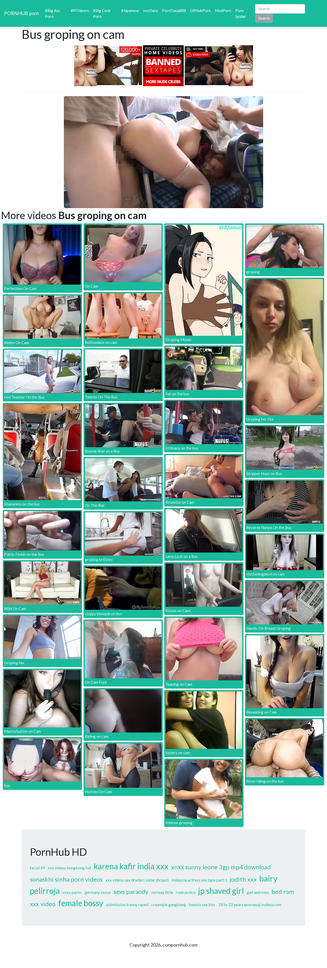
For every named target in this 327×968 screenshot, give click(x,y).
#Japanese (130, 10)
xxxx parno (72, 892)
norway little (162, 892)
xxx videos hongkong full (69, 867)
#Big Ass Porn (52, 13)
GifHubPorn (200, 10)
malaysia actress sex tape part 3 (199, 879)
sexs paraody (131, 891)
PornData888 (174, 10)
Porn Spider (240, 13)
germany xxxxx (98, 892)
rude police (185, 892)
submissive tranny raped (127, 904)
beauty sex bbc (202, 904)
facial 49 (37, 867)
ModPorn (223, 10)
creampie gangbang (168, 904)
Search (264, 18)
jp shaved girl (221, 891)
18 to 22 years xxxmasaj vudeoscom (249, 904)
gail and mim (258, 892)
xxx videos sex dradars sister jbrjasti (137, 879)
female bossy (80, 903)
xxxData (150, 10)
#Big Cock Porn (101, 13)
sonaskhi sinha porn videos (66, 879)
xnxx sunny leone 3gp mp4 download (221, 867)
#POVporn (80, 10)
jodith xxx (243, 879)
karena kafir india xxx (131, 866)
